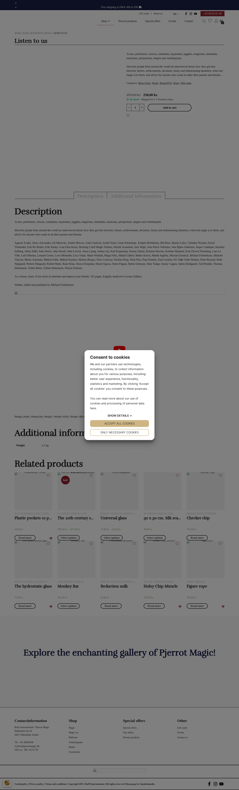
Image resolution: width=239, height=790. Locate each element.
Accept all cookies (119, 423)
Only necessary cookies (119, 432)
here (93, 408)
